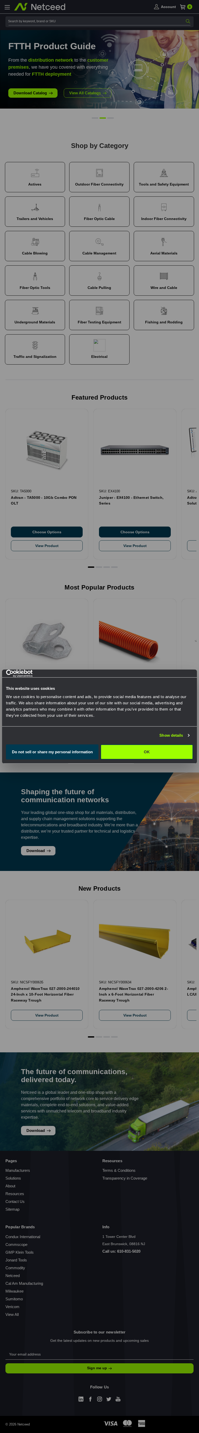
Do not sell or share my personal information (52, 751)
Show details (171, 735)
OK (147, 751)
